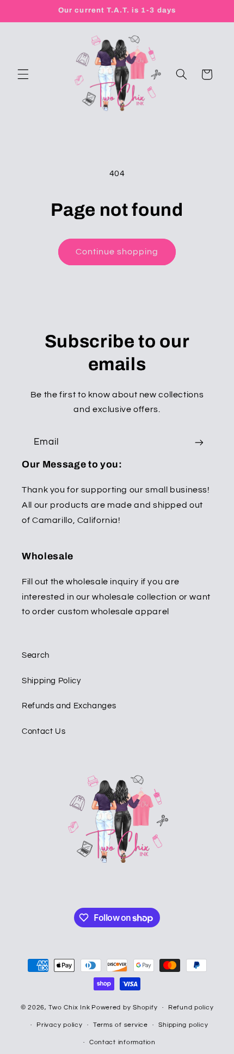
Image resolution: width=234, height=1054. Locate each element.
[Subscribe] (199, 442)
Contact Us (43, 731)
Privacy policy (59, 1025)
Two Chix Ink (69, 1008)
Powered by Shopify (124, 1008)
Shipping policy (183, 1025)
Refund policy (191, 1008)
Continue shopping (117, 251)
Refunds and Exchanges (69, 706)
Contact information (122, 1042)
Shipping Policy (51, 681)
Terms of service (120, 1025)
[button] (22, 74)
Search (36, 655)
